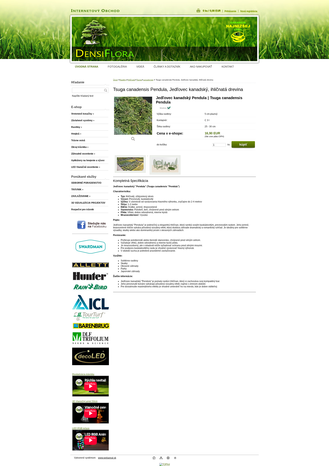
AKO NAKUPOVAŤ (201, 66)
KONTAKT (228, 66)
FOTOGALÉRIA (117, 66)
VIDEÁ (140, 66)
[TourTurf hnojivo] (90, 321)
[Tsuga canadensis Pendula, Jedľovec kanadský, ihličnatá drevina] (133, 120)
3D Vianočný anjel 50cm (84, 401)
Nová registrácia (248, 11)
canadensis (148, 80)
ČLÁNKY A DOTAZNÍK (167, 66)
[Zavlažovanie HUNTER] (90, 280)
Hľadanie (77, 82)
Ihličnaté (131, 80)
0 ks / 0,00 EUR (211, 10)
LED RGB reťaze (80, 428)
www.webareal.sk (107, 457)
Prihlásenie (230, 11)
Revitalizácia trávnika (83, 374)
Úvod (115, 80)
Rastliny (123, 80)
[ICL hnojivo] (90, 309)
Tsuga (139, 80)
